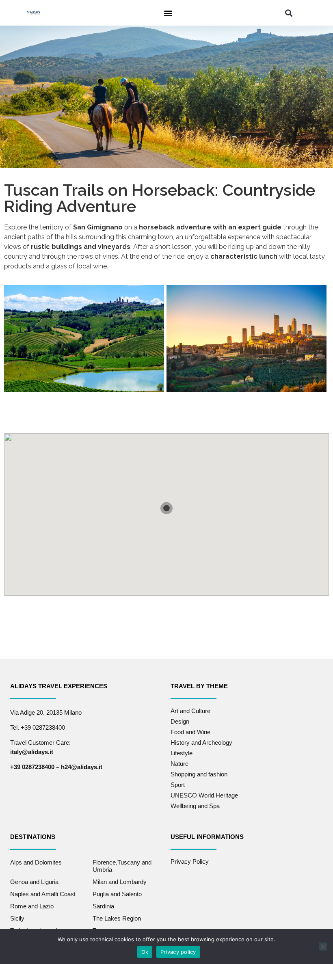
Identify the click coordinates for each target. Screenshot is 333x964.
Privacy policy (178, 952)
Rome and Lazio (32, 906)
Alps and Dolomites (36, 862)
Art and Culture (190, 710)
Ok (145, 952)
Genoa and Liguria (34, 881)
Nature (179, 763)
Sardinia (103, 906)
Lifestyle (181, 753)
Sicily (17, 918)
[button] (168, 12)
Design (180, 721)
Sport (178, 784)
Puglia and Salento (117, 894)
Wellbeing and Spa (195, 805)
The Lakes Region (117, 918)
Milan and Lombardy (120, 881)
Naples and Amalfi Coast (43, 894)
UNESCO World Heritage (204, 795)
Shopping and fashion (199, 774)
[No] (323, 946)
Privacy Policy (190, 861)
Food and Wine (190, 731)
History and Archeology (201, 742)
